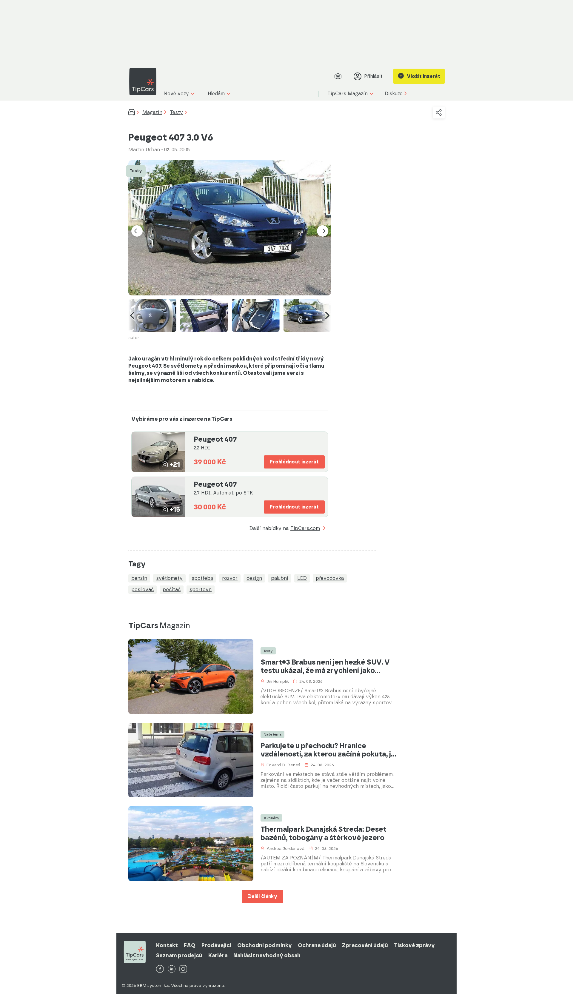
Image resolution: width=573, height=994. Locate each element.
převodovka (330, 578)
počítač (172, 589)
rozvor (230, 578)
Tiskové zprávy (414, 945)
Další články (262, 896)
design (254, 578)
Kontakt (167, 945)
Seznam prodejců (179, 955)
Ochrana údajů (317, 945)
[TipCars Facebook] (160, 969)
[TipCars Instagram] (183, 969)
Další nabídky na (284, 528)
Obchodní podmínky (264, 945)
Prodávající (216, 945)
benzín (139, 578)
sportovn (201, 589)
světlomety (169, 578)
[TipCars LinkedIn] (171, 969)
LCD (302, 578)
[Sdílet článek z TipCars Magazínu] (439, 112)
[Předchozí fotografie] (137, 231)
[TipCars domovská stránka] (145, 82)
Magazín (152, 112)
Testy (176, 112)
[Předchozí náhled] (132, 315)
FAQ (189, 945)
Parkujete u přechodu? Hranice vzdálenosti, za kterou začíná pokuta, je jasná (328, 750)
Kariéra (217, 955)
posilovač (142, 589)
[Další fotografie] (322, 231)
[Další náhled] (327, 315)
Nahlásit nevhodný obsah (267, 955)
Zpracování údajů (365, 945)
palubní (279, 578)
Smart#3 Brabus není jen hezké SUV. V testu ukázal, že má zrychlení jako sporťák (325, 666)
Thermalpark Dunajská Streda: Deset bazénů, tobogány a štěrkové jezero (323, 833)
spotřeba (202, 578)
